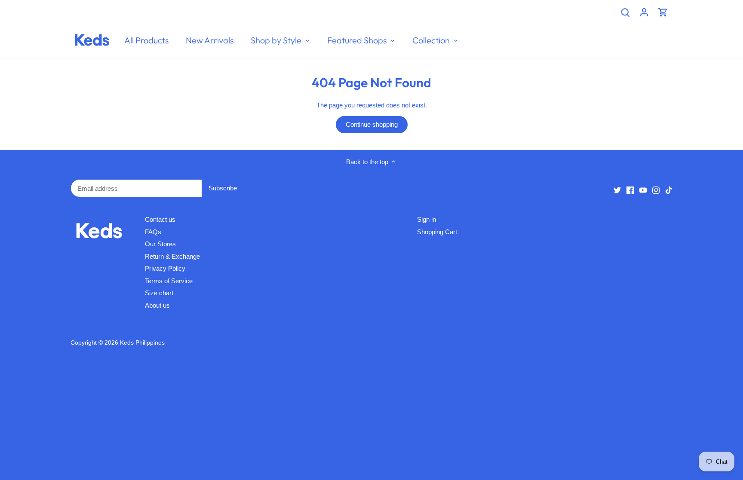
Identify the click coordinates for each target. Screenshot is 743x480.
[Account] (644, 12)
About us (157, 305)
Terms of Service (169, 280)
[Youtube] (643, 189)
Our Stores (160, 244)
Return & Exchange (172, 256)
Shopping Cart (437, 231)
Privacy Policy (165, 268)
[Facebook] (630, 189)
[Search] (625, 12)
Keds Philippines (142, 342)
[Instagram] (656, 189)
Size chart (159, 293)
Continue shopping (372, 124)
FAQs (153, 231)
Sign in (426, 219)
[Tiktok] (668, 189)
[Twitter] (617, 189)
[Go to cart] (663, 12)
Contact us (160, 219)
